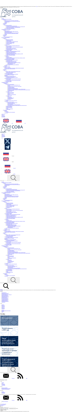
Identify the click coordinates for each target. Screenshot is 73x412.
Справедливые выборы (11, 261)
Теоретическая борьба (9, 49)
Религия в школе (8, 79)
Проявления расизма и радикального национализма (11, 20)
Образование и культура (8, 78)
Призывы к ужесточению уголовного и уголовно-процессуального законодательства (19, 89)
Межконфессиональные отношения (9, 59)
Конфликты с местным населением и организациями (13, 214)
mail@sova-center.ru (2, 404)
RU (25, 123)
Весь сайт (7, 408)
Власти (6, 202)
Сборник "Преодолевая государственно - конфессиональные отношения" (14, 231)
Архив (4, 24)
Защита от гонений (8, 47)
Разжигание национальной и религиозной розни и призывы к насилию (15, 221)
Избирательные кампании (8, 195)
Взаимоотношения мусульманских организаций (14, 62)
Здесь (36, 6)
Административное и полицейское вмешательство (13, 45)
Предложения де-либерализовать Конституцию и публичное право (16, 252)
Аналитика (3, 115)
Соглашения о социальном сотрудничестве (12, 77)
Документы (4, 35)
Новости (4, 38)
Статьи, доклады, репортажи (10, 191)
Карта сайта (1, 405)
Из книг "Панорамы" (7, 67)
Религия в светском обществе (5, 389)
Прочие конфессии (10, 227)
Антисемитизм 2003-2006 (8, 25)
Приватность (9, 96)
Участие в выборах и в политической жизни (12, 41)
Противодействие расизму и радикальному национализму (12, 21)
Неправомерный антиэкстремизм (6, 388)
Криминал (6, 75)
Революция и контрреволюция (12, 94)
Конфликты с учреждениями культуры (11, 51)
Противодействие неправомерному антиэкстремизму (12, 32)
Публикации (5, 23)
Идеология (7, 255)
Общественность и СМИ (8, 50)
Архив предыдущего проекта (10, 84)
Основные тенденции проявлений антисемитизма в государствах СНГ (15, 26)
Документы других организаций (10, 112)
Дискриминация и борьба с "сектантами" (11, 212)
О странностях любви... (11, 250)
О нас (2, 134)
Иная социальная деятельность (10, 240)
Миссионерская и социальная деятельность (10, 76)
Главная (3, 382)
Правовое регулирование (9, 39)
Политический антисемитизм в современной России (13, 27)
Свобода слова (10, 95)
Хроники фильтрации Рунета (8, 200)
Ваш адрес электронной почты (4, 407)
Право (9, 257)
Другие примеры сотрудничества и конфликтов (12, 64)
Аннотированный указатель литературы (11, 100)
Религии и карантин (9, 43)
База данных (3, 136)
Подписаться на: (2, 408)
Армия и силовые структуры (8, 73)
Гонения (6, 208)
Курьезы (6, 65)
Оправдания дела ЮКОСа (11, 87)
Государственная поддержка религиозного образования (13, 242)
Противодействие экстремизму (10, 58)
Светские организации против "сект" (11, 216)
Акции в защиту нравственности (10, 54)
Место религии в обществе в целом (11, 235)
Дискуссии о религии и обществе (10, 55)
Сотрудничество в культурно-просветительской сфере (13, 80)
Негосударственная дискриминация (11, 48)
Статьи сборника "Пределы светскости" (10, 68)
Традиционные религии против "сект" (11, 61)
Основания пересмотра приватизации (13, 88)
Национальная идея (10, 267)
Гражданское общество (11, 92)
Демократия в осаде (5, 246)
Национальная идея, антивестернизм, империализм (14, 86)
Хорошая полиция (10, 98)
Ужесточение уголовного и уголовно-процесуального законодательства (17, 105)
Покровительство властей (9, 40)
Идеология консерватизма (11, 103)
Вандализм (7, 56)
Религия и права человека (9, 236)
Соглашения (8, 44)
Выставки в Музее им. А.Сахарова (9, 238)
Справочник (3, 116)
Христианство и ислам (9, 60)
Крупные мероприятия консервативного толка (14, 248)
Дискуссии (6, 101)
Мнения (6, 22)
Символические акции (11, 90)
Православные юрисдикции (11, 63)
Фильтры (1, 290)
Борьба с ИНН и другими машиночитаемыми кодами (13, 71)
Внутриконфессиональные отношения (11, 225)
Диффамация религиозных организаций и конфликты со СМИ (14, 217)
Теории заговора (10, 254)
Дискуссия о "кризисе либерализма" (12, 102)
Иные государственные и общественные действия (11, 33)
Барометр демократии (9, 269)
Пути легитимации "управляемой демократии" (14, 104)
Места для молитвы (8, 46)
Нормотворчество (7, 30)
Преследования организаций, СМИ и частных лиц (11, 31)
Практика (7, 259)
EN (12, 123)
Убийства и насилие (9, 57)
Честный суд (9, 99)
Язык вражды (5, 273)
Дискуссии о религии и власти (10, 42)
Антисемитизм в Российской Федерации (11, 189)
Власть (6, 70)
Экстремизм (6, 219)
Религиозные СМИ (8, 81)
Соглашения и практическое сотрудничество (12, 74)
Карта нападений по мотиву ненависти (10, 28)
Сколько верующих (7, 229)
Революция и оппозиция (9, 108)
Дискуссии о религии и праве (10, 206)
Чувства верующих (8, 204)
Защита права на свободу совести (10, 52)
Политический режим (11, 93)
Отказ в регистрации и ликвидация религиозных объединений (14, 210)
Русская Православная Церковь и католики (12, 223)
